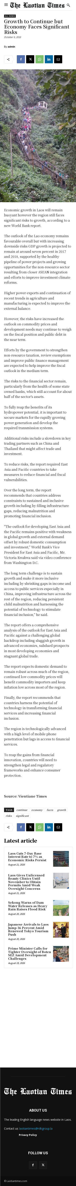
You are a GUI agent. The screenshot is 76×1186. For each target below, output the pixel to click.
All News (10, 16)
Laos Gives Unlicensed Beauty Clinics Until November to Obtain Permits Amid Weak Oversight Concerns (26, 882)
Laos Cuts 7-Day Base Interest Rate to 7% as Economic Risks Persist (27, 856)
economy (37, 809)
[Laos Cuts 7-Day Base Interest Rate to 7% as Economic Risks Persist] (61, 859)
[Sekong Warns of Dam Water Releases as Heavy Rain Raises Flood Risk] (61, 908)
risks (9, 815)
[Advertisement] (38, 1019)
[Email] (58, 59)
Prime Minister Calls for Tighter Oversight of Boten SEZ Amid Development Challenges (29, 953)
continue (21, 809)
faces (50, 809)
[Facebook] (21, 59)
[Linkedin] (49, 59)
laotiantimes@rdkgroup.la (35, 1128)
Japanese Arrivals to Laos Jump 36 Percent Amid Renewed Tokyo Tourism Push (28, 929)
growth (61, 809)
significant (22, 815)
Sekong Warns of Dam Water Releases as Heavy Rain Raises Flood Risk (27, 905)
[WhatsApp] (39, 59)
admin (11, 46)
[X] (30, 59)
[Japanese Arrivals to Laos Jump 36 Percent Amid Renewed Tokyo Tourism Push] (61, 930)
